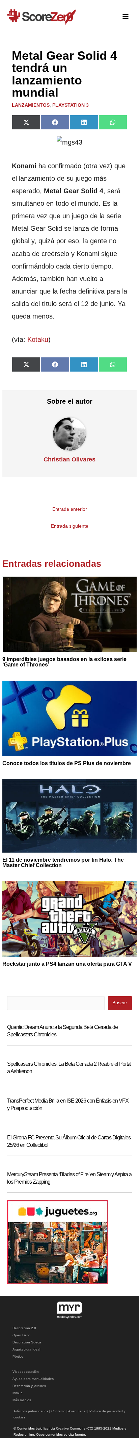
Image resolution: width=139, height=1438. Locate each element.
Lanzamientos (31, 105)
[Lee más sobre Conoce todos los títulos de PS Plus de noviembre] (69, 718)
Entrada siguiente (69, 526)
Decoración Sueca (26, 1342)
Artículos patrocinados (30, 1411)
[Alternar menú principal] (126, 17)
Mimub (17, 1393)
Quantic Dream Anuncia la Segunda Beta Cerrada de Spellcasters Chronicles (62, 1030)
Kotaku (37, 339)
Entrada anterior (69, 509)
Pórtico (17, 1356)
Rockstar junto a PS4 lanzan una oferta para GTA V (67, 964)
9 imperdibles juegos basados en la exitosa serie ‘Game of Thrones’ (64, 661)
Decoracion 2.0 (24, 1328)
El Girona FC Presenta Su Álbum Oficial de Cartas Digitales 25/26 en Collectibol (69, 1141)
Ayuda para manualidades (33, 1379)
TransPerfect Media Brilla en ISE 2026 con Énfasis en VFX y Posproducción (68, 1104)
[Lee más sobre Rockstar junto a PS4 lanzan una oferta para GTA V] (69, 918)
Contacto (58, 1411)
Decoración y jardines (29, 1386)
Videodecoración (25, 1371)
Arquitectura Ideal (26, 1349)
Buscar (119, 1002)
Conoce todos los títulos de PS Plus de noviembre (66, 763)
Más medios (21, 1400)
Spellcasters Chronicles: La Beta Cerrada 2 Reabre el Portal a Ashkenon (69, 1067)
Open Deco (21, 1335)
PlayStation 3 (70, 105)
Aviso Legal (77, 1411)
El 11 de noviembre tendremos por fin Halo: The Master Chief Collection (63, 862)
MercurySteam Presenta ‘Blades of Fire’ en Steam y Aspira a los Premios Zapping (69, 1178)
